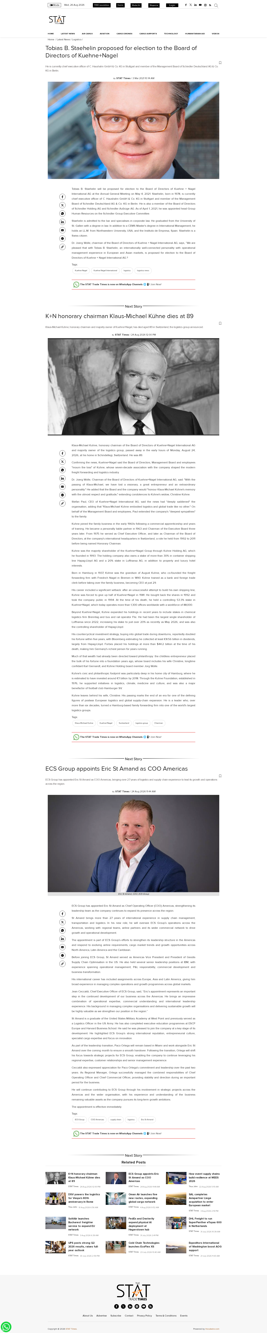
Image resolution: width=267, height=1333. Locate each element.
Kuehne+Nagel (106, 723)
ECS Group (79, 1119)
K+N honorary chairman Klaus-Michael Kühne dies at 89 (119, 316)
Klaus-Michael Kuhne (84, 723)
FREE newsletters (101, 5)
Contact (129, 1315)
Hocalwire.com (212, 1329)
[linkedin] (195, 4)
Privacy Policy (144, 1315)
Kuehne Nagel (81, 270)
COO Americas (97, 1119)
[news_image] (55, 1177)
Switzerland (124, 723)
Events (120, 5)
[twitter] (190, 4)
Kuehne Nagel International (105, 270)
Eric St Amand (147, 1119)
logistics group (142, 723)
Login (172, 5)
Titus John (193, 1186)
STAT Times (73, 1186)
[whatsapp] (62, 213)
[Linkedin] (62, 222)
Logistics (76, 39)
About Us (88, 1315)
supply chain (115, 1119)
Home (51, 33)
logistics (127, 270)
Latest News (63, 39)
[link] (62, 247)
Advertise (101, 1315)
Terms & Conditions (166, 1315)
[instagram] (205, 4)
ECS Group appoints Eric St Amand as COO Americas (116, 769)
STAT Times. (71, 1329)
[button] (133, 62)
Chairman (158, 723)
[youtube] (200, 4)
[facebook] (186, 4)
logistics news (143, 270)
